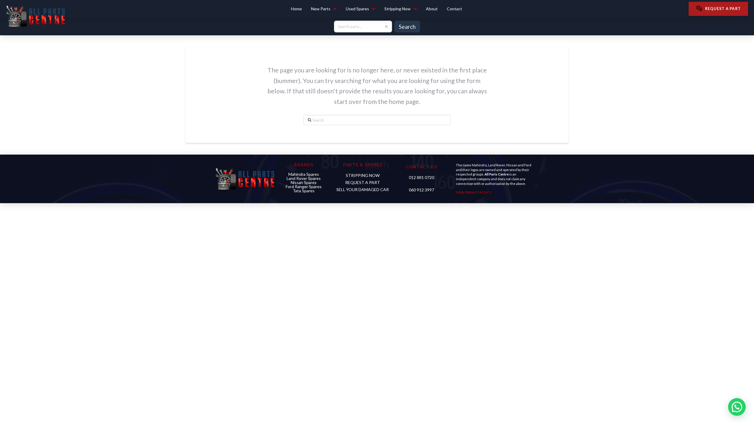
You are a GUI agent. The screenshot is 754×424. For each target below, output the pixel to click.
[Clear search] (386, 26)
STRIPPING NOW (363, 175)
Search (407, 26)
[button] (736, 350)
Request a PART (362, 182)
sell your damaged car (362, 189)
